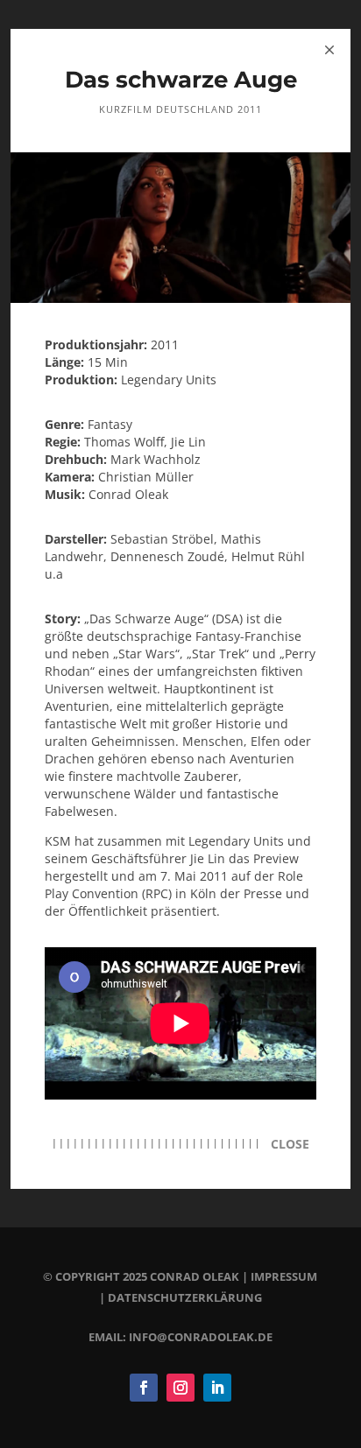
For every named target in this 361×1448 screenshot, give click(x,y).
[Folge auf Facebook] (144, 1388)
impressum (284, 1276)
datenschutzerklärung (185, 1297)
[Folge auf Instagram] (180, 1388)
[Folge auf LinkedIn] (217, 1388)
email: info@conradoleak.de (180, 1337)
